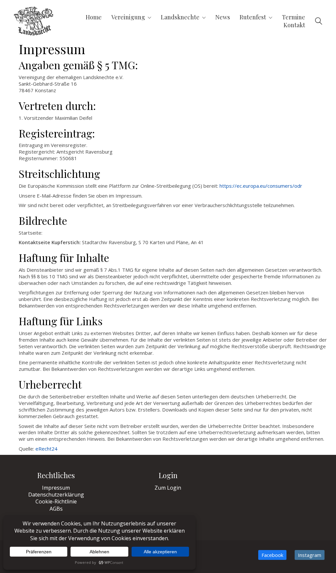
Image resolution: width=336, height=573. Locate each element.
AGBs (56, 508)
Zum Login (168, 487)
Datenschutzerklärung (56, 494)
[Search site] (318, 21)
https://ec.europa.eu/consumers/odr (261, 185)
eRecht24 (46, 448)
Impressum (56, 487)
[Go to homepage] (33, 21)
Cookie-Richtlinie (56, 501)
